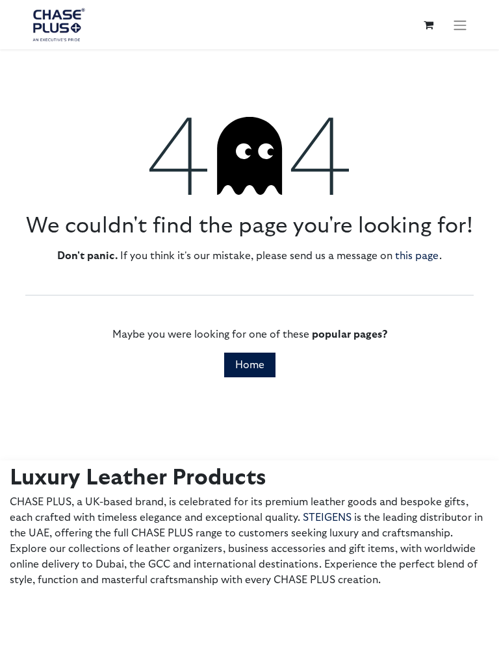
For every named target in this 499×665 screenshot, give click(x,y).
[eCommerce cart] (428, 25)
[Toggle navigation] (460, 24)
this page (417, 256)
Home (249, 365)
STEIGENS (327, 517)
